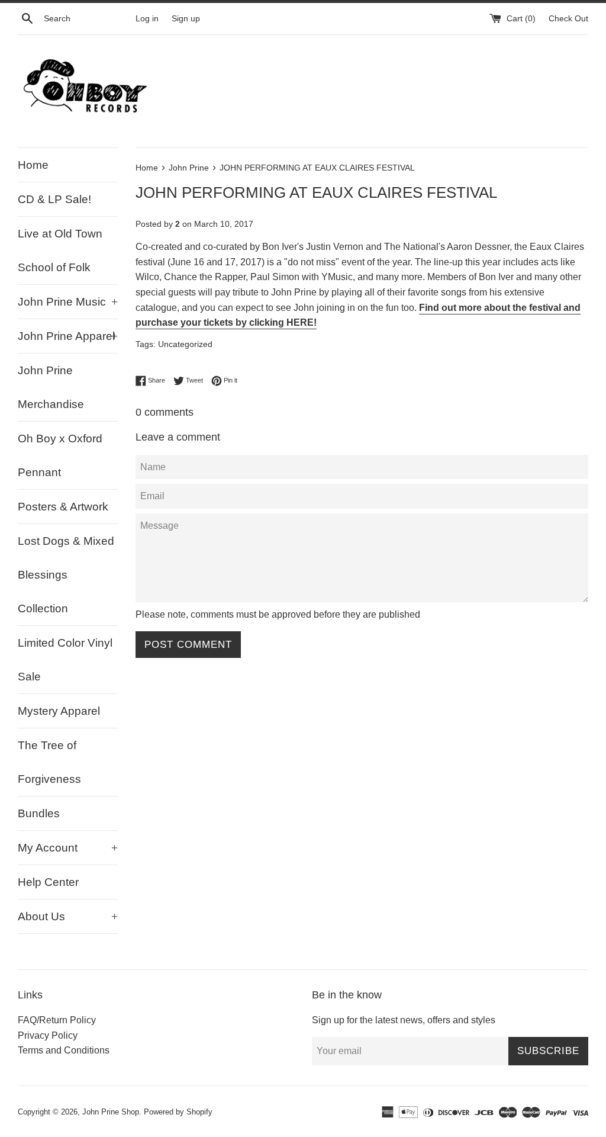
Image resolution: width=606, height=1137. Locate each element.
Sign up (186, 18)
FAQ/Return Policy (57, 1020)
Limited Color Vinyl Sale (65, 660)
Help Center (48, 882)
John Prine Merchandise (51, 387)
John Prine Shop (110, 1111)
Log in (147, 18)
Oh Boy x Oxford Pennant (60, 455)
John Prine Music (68, 302)
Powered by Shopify (178, 1111)
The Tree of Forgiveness (49, 762)
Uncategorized (185, 344)
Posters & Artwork (63, 506)
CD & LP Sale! (54, 199)
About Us (68, 916)
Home (33, 165)
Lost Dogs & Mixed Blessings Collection (66, 575)
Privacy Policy (48, 1035)
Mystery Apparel (59, 711)
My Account (68, 847)
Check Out (568, 18)
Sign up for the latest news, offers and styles (403, 1020)
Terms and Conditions (63, 1050)
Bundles (39, 813)
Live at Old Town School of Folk (60, 250)
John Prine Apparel (68, 336)
